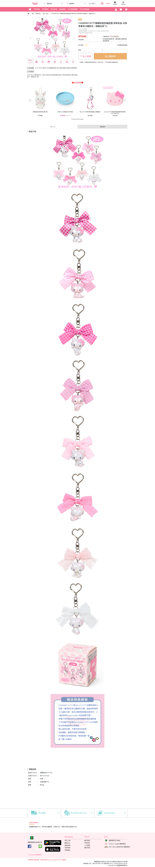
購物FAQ (67, 843)
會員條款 (67, 847)
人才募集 (87, 845)
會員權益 (67, 850)
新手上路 (67, 840)
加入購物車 (110, 56)
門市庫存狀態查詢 (122, 45)
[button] (74, 38)
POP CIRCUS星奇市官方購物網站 (119, 847)
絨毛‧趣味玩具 (36, 13)
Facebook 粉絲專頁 (35, 855)
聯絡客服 (67, 845)
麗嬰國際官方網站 (114, 840)
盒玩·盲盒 (45, 13)
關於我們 (87, 840)
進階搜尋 (108, 3)
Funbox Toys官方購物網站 (117, 844)
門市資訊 (87, 843)
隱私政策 (87, 847)
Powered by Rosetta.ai (77, 119)
